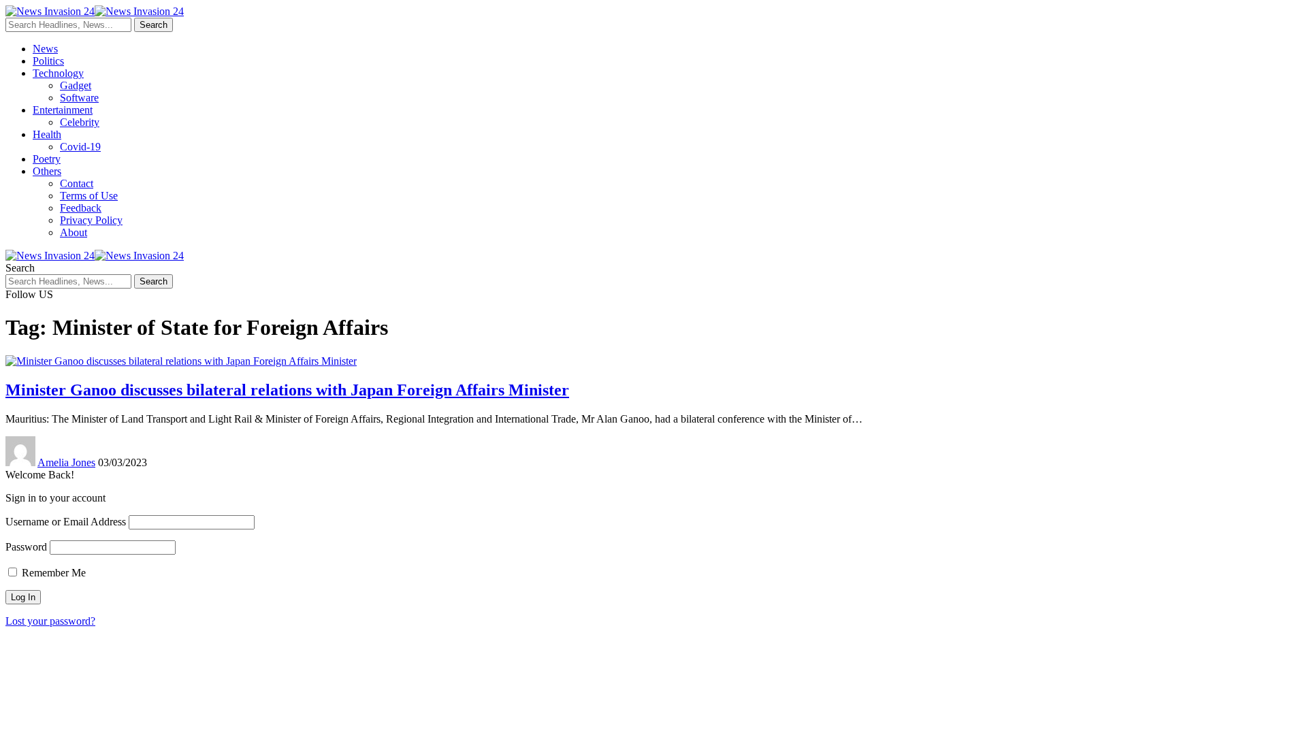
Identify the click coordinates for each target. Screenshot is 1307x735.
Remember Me (52, 572)
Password (26, 547)
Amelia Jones (66, 462)
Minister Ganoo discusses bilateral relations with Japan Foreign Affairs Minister (287, 390)
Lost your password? (50, 621)
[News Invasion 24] (94, 11)
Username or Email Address (65, 521)
